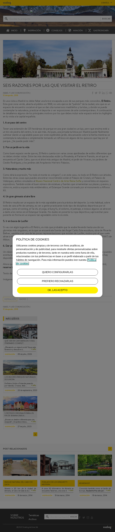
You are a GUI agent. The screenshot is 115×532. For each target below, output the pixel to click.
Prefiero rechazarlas (57, 281)
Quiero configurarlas (57, 272)
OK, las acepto (57, 290)
